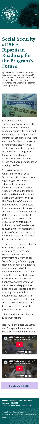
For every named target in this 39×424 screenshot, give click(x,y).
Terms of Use (18, 412)
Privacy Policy (7, 412)
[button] (36, 14)
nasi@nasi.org (27, 405)
